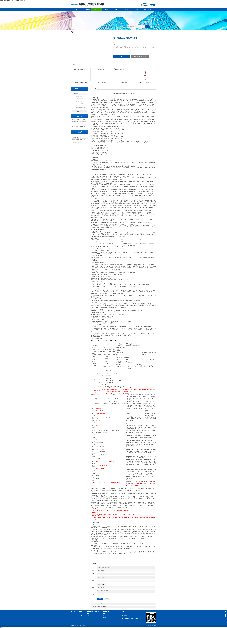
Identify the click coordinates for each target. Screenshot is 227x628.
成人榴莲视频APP (76, 93)
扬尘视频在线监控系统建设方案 (101, 606)
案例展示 (127, 9)
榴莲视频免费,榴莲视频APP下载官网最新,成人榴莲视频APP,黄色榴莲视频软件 (12, 0)
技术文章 (117, 9)
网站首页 (76, 9)
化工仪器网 (151, 625)
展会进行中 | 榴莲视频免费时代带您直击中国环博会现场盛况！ (80, 119)
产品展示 (96, 9)
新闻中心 (81, 611)
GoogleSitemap (99, 625)
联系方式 (104, 615)
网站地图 (1, 627)
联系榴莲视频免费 (147, 9)
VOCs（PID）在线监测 (99, 603)
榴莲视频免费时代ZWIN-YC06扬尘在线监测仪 (145, 82)
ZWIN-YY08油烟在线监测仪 (102, 82)
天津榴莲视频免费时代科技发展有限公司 (77, 625)
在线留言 (137, 9)
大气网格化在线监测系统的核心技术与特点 (79, 134)
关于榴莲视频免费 (86, 9)
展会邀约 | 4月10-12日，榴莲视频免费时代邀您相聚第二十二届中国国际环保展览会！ (80, 126)
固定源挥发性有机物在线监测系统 (81, 82)
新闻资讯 (106, 9)
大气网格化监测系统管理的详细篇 (77, 142)
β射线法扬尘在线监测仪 (123, 82)
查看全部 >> (79, 111)
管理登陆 (154, 625)
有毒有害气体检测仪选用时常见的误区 (78, 137)
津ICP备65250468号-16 (93, 625)
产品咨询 (121, 56)
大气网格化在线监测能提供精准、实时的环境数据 (80, 139)
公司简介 (88, 615)
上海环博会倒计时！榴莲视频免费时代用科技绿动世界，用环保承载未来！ (80, 121)
